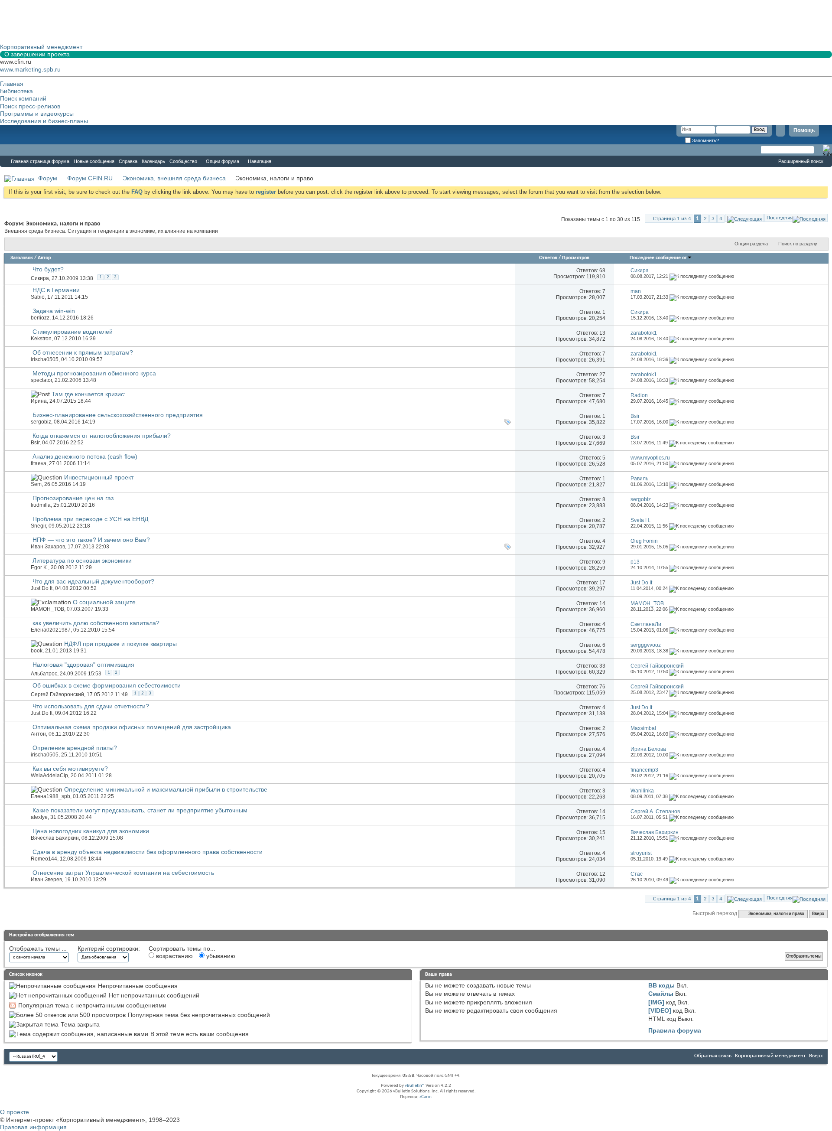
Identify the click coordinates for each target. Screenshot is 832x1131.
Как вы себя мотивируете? (70, 768)
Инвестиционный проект (98, 477)
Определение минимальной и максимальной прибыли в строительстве (165, 789)
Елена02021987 (51, 630)
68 (602, 270)
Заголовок (21, 258)
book (36, 651)
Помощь (804, 130)
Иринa (39, 401)
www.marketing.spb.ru (30, 69)
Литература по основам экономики (82, 560)
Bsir (35, 443)
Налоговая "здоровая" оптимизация (83, 664)
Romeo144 (44, 859)
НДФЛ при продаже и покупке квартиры (120, 643)
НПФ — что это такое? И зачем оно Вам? (91, 539)
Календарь (153, 161)
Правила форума (674, 1030)
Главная (11, 83)
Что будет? (48, 269)
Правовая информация (33, 1127)
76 (602, 687)
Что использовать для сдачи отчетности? (90, 706)
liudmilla (41, 505)
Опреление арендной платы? (74, 747)
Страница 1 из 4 (672, 219)
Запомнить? (705, 140)
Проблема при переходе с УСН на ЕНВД (90, 518)
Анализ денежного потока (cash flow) (84, 456)
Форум (17, 150)
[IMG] (656, 1002)
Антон (38, 734)
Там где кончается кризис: (89, 394)
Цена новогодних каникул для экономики (90, 831)
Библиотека (16, 91)
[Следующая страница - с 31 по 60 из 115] (744, 218)
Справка (128, 161)
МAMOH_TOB (47, 609)
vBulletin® (415, 1085)
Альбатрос (44, 674)
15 (602, 832)
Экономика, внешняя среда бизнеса (174, 178)
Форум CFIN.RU (90, 178)
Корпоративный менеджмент (770, 1056)
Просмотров (575, 258)
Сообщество (183, 161)
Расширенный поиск (800, 161)
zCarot (425, 1097)
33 (602, 666)
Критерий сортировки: (109, 948)
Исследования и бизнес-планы (44, 120)
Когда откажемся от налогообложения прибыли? (101, 435)
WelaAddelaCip (49, 775)
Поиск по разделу (797, 243)
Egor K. (39, 567)
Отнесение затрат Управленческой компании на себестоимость (123, 872)
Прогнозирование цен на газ (73, 498)
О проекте (14, 1111)
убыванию (220, 955)
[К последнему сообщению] (702, 276)
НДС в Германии (56, 290)
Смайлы (660, 993)
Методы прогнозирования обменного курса (94, 373)
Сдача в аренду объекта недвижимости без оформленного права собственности (147, 851)
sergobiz (41, 422)
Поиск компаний (23, 98)
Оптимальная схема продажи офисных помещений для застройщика (131, 727)
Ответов (548, 258)
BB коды (661, 985)
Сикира (40, 278)
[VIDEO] (659, 1010)
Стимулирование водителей (72, 331)
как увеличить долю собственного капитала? (95, 622)
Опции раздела (751, 243)
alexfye (39, 817)
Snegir (38, 526)
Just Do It (41, 588)
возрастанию (173, 955)
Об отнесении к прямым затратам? (82, 352)
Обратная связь (712, 1056)
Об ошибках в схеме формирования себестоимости (106, 685)
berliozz (40, 318)
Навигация (259, 161)
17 (602, 583)
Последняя (780, 218)
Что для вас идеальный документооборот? (93, 581)
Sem (36, 484)
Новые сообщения (94, 161)
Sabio (38, 297)
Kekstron (41, 339)
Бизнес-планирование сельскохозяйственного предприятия (117, 414)
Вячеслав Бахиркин (55, 838)
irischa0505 (44, 359)
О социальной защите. (105, 602)
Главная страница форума (40, 161)
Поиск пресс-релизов (30, 106)
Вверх (818, 914)
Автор (44, 258)
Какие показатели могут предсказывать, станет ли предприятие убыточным (139, 810)
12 (602, 874)
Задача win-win (53, 310)
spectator (41, 380)
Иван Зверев (46, 880)
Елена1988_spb (50, 796)
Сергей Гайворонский (57, 694)
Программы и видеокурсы (37, 113)
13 (602, 333)
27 (602, 375)
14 (602, 603)
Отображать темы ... (38, 948)
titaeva (38, 463)
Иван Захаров (48, 547)
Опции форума (222, 161)
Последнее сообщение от (658, 258)
